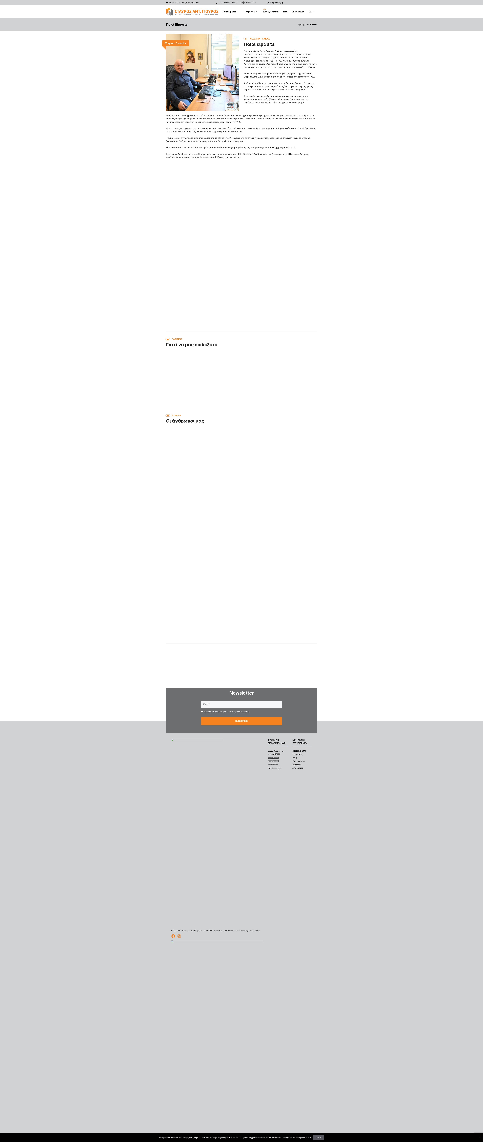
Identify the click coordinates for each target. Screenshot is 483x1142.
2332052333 (224, 2)
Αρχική (301, 25)
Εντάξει (318, 1138)
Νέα (285, 12)
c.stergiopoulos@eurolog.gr (182, 639)
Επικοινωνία (298, 12)
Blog (294, 757)
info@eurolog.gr (276, 2)
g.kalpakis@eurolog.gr (231, 639)
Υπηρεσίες (249, 12)
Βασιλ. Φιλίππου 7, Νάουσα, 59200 (184, 2)
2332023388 (237, 2)
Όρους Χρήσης (243, 712)
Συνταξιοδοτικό (270, 12)
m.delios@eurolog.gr (282, 639)
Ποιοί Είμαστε (229, 12)
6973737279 (250, 2)
